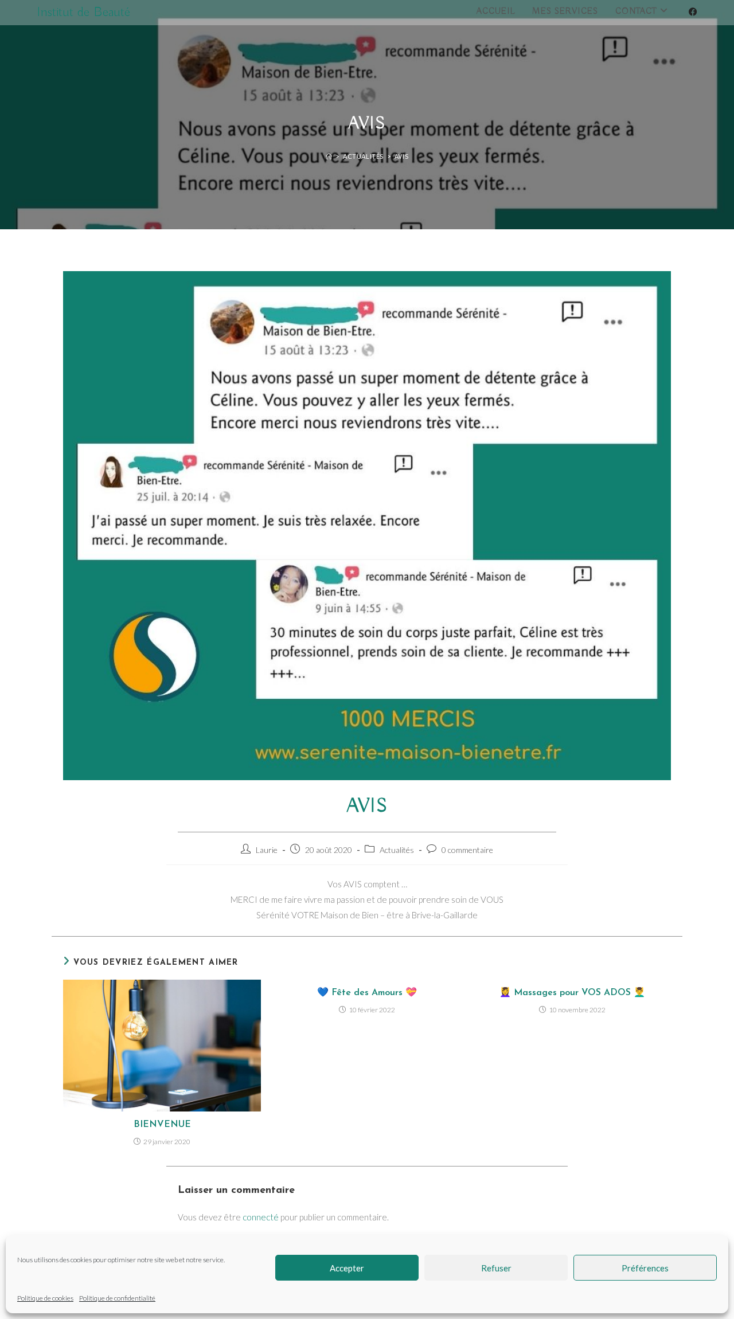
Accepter (347, 1268)
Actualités (397, 850)
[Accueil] (329, 156)
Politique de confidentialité (117, 1298)
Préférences (645, 1268)
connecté (261, 1217)
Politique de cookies (45, 1298)
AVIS (401, 156)
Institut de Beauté (83, 12)
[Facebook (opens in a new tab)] (693, 11)
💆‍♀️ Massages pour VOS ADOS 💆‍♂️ (572, 992)
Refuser (496, 1268)
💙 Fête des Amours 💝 (367, 992)
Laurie (267, 850)
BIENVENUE (162, 1124)
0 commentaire (467, 850)
